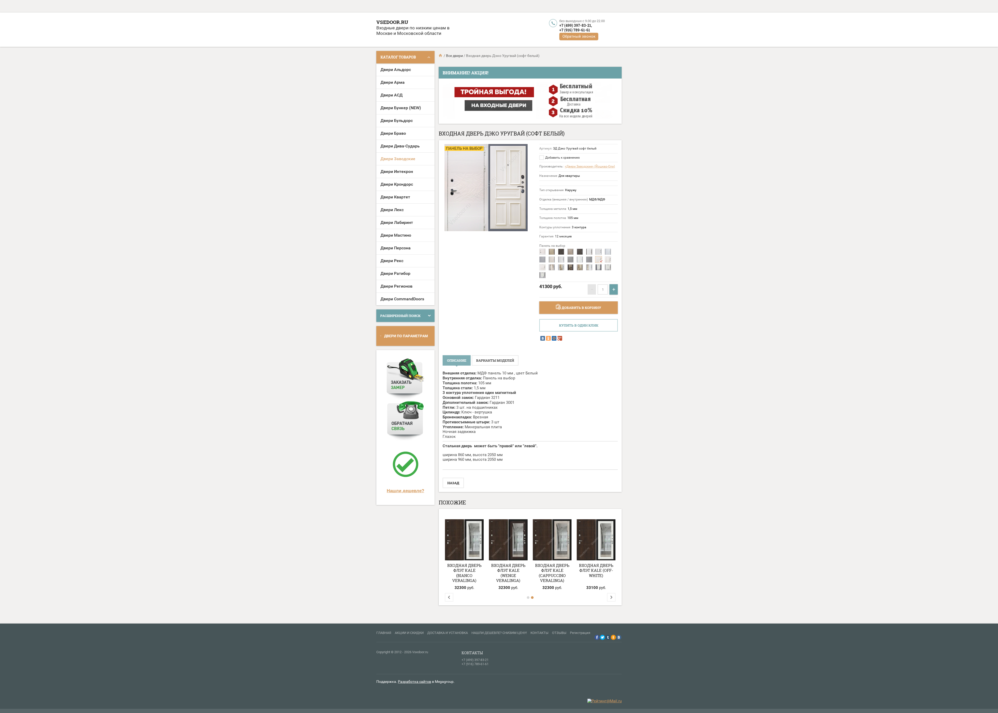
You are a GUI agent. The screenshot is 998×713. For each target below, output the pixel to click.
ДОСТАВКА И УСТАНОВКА (447, 633)
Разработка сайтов (414, 681)
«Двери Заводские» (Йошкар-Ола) (590, 166)
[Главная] (441, 55)
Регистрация (580, 633)
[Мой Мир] (554, 338)
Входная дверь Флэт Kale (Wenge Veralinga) (508, 573)
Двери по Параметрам (406, 336)
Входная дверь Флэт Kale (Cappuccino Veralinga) (552, 573)
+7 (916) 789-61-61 (574, 30)
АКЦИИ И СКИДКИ (409, 633)
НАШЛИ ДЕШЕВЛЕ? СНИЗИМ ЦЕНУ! (499, 633)
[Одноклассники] (548, 338)
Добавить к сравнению (562, 157)
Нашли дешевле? (405, 490)
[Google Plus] (559, 338)
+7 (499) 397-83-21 (475, 660)
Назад (453, 483)
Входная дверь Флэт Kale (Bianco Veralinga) (464, 573)
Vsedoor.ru (392, 22)
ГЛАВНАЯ (383, 633)
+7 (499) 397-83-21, (575, 25)
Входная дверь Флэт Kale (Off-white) (596, 570)
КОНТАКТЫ (539, 633)
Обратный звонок (578, 36)
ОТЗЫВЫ (559, 633)
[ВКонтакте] (542, 338)
